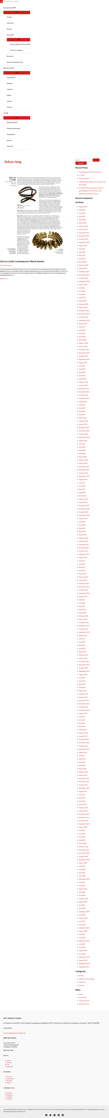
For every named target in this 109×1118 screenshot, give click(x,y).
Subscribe (10, 1066)
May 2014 (82, 684)
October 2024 (83, 278)
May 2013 (82, 723)
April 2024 (82, 297)
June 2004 (82, 915)
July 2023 (82, 327)
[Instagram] (54, 1115)
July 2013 (82, 717)
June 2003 (82, 925)
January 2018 (83, 541)
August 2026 (83, 207)
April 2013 (82, 726)
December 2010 (84, 814)
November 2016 (84, 587)
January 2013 (83, 736)
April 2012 (82, 765)
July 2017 (82, 561)
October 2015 (83, 629)
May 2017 (82, 567)
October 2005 (83, 899)
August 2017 (83, 557)
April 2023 (82, 336)
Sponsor (9, 1062)
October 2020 (83, 434)
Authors (9, 1093)
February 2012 (83, 772)
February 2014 (83, 694)
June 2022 (82, 369)
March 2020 (83, 457)
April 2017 (82, 570)
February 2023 (83, 343)
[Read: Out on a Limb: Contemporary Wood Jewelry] (33, 257)
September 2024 (84, 281)
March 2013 (83, 730)
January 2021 (83, 424)
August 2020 (83, 440)
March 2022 (83, 379)
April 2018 (82, 531)
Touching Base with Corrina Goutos (90, 172)
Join (8, 1064)
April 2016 (82, 609)
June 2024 (82, 291)
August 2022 (83, 362)
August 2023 (83, 323)
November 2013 (84, 704)
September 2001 (84, 941)
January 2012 (83, 775)
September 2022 (84, 359)
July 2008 (82, 873)
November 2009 (84, 853)
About (9, 1060)
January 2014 (83, 697)
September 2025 (84, 242)
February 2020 (83, 460)
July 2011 (82, 795)
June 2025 (82, 252)
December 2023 (84, 310)
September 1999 (84, 957)
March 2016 (83, 613)
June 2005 (82, 908)
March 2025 (83, 262)
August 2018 (83, 518)
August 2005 (83, 902)
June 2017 (82, 564)
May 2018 (82, 528)
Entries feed (83, 997)
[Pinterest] (59, 1115)
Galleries (10, 1097)
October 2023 (83, 317)
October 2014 (83, 668)
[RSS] (63, 1115)
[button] (14, 8)
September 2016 (84, 593)
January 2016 (83, 619)
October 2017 (83, 551)
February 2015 (83, 655)
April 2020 (82, 453)
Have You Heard (84, 178)
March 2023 (83, 340)
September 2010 (84, 824)
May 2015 (82, 645)
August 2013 (83, 713)
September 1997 (84, 967)
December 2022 (84, 349)
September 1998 (84, 963)
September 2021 (84, 398)
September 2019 (84, 476)
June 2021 (82, 408)
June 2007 (82, 886)
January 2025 (83, 268)
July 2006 (82, 892)
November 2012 (84, 743)
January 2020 (83, 463)
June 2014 (82, 681)
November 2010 (84, 817)
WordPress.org (84, 1004)
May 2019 (82, 489)
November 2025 (84, 236)
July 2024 (82, 288)
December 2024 (84, 271)
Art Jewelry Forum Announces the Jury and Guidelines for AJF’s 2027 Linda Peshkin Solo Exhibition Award (91, 191)
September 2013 (84, 710)
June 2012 (82, 759)
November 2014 (84, 665)
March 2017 (83, 574)
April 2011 (82, 801)
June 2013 (82, 720)
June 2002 (82, 937)
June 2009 (82, 869)
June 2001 (82, 947)
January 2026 (83, 229)
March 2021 (83, 418)
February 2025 (83, 265)
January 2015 (83, 658)
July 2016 (82, 600)
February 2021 (83, 421)
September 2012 (84, 749)
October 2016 (83, 590)
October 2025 (83, 239)
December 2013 (84, 700)
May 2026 (82, 216)
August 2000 (83, 950)
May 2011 (82, 798)
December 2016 (84, 583)
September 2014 (84, 671)
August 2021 (83, 401)
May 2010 (82, 837)
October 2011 (83, 785)
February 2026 (83, 226)
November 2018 (84, 509)
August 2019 (83, 479)
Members (10, 1095)
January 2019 (83, 502)
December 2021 (84, 388)
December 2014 (84, 661)
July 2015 (82, 639)
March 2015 (83, 652)
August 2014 (83, 674)
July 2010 (82, 830)
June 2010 (82, 834)
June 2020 (82, 447)
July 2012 (82, 756)
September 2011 (84, 788)
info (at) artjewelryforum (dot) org (14, 1033)
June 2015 (82, 642)
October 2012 (83, 746)
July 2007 (82, 882)
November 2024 (84, 275)
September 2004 (84, 912)
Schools (9, 1099)
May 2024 (82, 294)
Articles (81, 976)
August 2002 (83, 931)
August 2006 (83, 889)
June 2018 (82, 525)
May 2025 (82, 255)
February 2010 (83, 847)
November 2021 (84, 392)
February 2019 (83, 499)
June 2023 (82, 330)
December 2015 (84, 622)
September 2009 (84, 860)
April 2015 (82, 648)
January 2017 (83, 580)
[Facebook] (46, 1115)
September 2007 (84, 879)
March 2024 (83, 301)
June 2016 (82, 603)
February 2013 (83, 733)
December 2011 (84, 778)
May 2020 (82, 450)
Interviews (82, 982)
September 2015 (84, 632)
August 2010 (83, 827)
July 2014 (82, 678)
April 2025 (82, 259)
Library (9, 1083)
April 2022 (82, 375)
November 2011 (84, 782)
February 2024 (83, 304)
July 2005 (82, 905)
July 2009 (82, 866)
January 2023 (83, 346)
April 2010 (82, 840)
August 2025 (83, 246)
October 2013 (83, 707)
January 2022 (83, 385)
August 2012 (83, 752)
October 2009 (83, 856)
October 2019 (83, 473)
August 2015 (83, 635)
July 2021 (82, 405)
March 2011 (83, 804)
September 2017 (84, 554)
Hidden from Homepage (86, 979)
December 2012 (84, 739)
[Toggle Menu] (16, 12)
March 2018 (83, 535)
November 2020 (84, 431)
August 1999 (83, 960)
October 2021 (83, 395)
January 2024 (83, 307)
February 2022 (83, 382)
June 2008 (82, 876)
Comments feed (84, 1001)
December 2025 (84, 233)
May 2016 (82, 606)
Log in (81, 994)
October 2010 (83, 821)
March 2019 (83, 496)
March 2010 (83, 843)
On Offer (82, 175)
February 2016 (83, 616)
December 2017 (84, 544)
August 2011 (83, 791)
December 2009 (84, 850)
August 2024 (83, 284)
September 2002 (84, 928)
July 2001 (82, 944)
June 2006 (82, 895)
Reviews (81, 985)
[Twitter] (50, 1115)
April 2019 (82, 492)
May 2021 (82, 411)
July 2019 (82, 483)
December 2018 (84, 505)
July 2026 (82, 210)
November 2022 (84, 353)
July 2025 (82, 249)
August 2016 (83, 596)
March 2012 (83, 769)
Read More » (4, 278)
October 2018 (83, 512)
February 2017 (83, 577)
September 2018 (84, 515)
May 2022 (82, 372)
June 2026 (82, 213)
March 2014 (83, 691)
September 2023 (84, 320)
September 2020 (84, 437)
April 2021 (82, 414)
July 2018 (82, 522)
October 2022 (83, 356)
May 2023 (82, 333)
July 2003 (82, 921)
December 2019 (84, 466)
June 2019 (82, 486)
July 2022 (82, 366)
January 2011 (83, 811)
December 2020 (84, 427)
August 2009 (83, 863)
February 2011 (83, 808)
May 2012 (82, 762)
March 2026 (83, 223)
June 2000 (82, 954)
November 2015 (84, 626)
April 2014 (82, 687)
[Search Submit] (96, 160)
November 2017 (84, 548)
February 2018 (83, 538)
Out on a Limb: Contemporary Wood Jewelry (22, 261)
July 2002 (82, 934)
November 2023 (84, 314)
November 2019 (84, 470)
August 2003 (83, 918)
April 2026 (82, 220)
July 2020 (82, 444)
